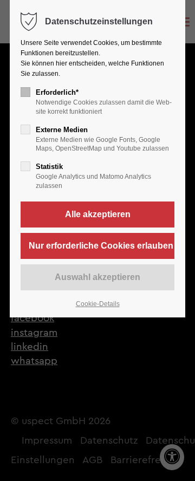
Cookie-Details (98, 304)
